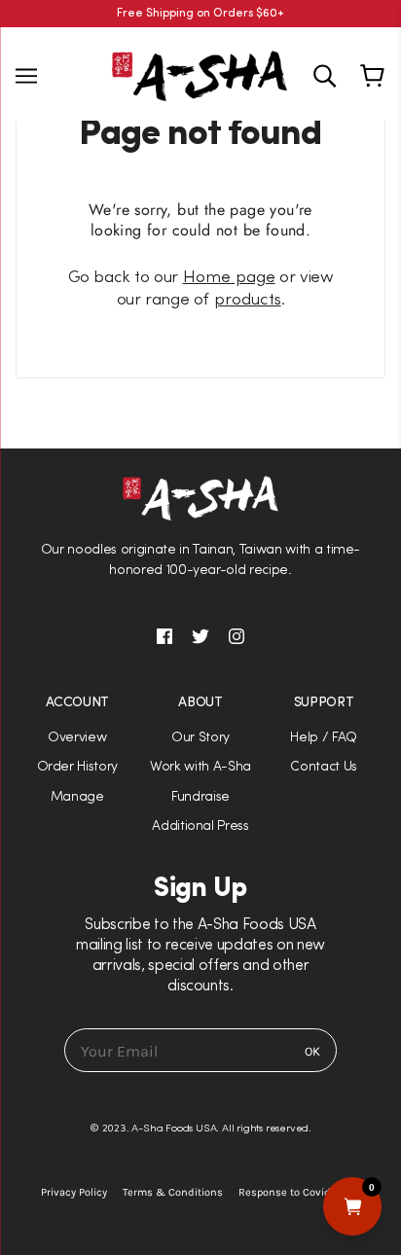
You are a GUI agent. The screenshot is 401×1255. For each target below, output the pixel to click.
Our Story (200, 738)
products (247, 300)
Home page (229, 277)
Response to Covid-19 (291, 1192)
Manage (77, 797)
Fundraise (200, 797)
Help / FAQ (323, 738)
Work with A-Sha (200, 767)
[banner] (199, 74)
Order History (78, 767)
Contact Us (323, 767)
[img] (324, 76)
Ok (312, 1051)
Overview (77, 738)
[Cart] (375, 75)
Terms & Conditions (173, 1192)
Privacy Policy (74, 1192)
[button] (200, 627)
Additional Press (200, 826)
